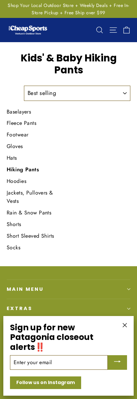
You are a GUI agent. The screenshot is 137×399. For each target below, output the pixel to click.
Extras (19, 308)
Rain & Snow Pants (29, 212)
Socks (13, 247)
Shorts (14, 224)
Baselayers (19, 112)
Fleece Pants (21, 123)
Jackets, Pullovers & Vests (30, 197)
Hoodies (16, 181)
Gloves (15, 146)
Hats (12, 158)
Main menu (25, 289)
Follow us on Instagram (45, 382)
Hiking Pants (23, 169)
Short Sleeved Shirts (30, 236)
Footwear (17, 134)
